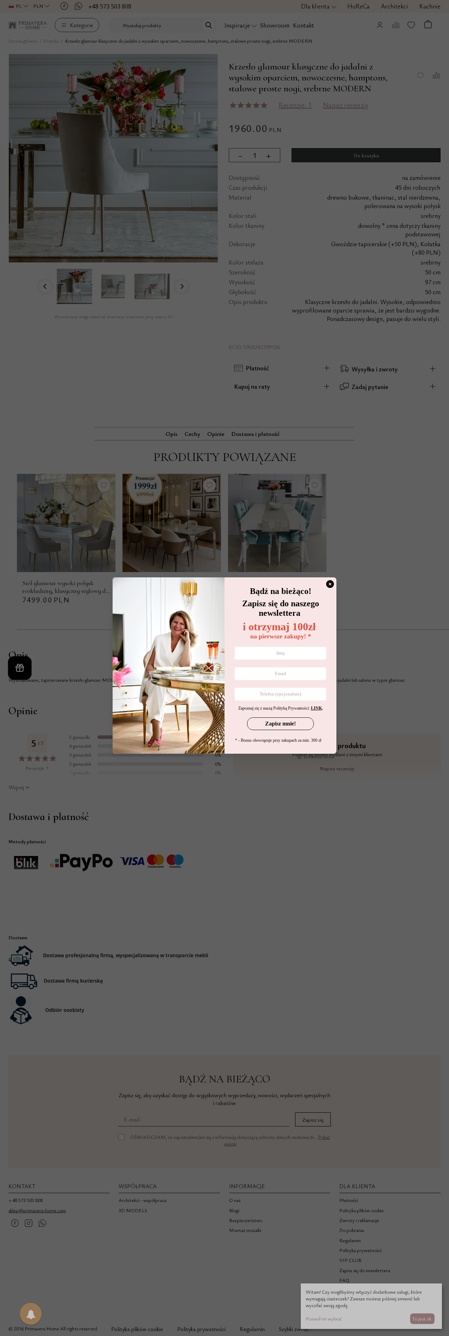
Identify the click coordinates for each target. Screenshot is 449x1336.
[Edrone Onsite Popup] (224, 668)
